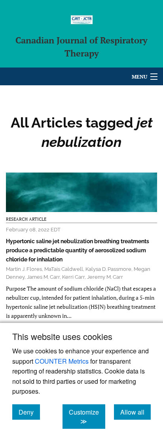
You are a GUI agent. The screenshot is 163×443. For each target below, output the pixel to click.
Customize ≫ (87, 416)
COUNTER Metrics (62, 361)
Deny (29, 412)
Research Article (26, 219)
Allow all (135, 412)
